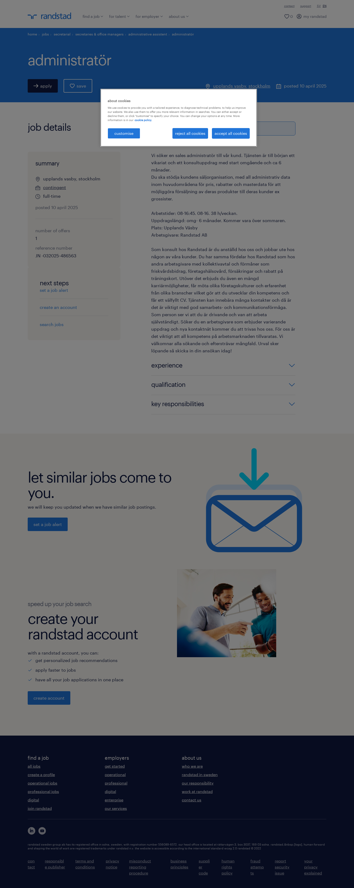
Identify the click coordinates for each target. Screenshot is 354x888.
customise (123, 133)
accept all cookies (231, 133)
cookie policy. (143, 120)
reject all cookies (190, 133)
